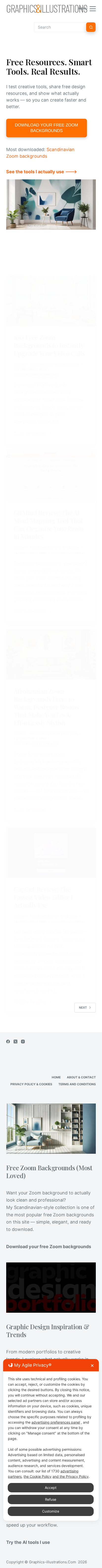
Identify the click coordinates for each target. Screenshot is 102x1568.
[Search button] (91, 27)
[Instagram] (23, 1041)
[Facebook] (8, 1041)
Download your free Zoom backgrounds (48, 1246)
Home (56, 1077)
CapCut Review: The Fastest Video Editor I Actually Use (43, 897)
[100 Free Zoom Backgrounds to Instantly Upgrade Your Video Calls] (51, 301)
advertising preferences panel (55, 1422)
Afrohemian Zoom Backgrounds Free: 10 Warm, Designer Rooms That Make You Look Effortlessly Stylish (46, 707)
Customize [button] (50, 1511)
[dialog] (51, 1440)
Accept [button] (50, 1487)
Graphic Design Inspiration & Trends (47, 1330)
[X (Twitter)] (15, 1041)
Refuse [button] (50, 1499)
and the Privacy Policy (70, 1476)
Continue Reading (29, 433)
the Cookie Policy (37, 1476)
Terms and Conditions (77, 1084)
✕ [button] (92, 1365)
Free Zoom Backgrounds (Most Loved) (49, 1171)
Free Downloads (45, 375)
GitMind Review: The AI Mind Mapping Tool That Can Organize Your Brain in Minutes (49, 524)
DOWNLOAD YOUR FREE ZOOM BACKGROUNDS (46, 128)
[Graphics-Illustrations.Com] (47, 9)
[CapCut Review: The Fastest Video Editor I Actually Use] (51, 853)
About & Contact (81, 1077)
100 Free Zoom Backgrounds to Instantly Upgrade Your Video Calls (49, 345)
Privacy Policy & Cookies (31, 1084)
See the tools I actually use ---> (41, 171)
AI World (77, 553)
